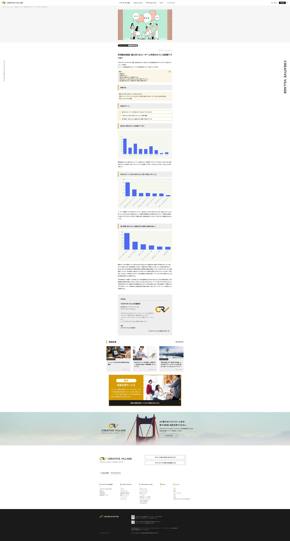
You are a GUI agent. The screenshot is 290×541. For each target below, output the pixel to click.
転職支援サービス (104, 495)
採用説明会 (102, 493)
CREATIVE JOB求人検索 (106, 489)
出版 (174, 497)
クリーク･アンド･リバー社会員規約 (169, 528)
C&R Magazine (143, 503)
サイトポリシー (146, 529)
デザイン (122, 489)
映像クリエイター (143, 493)
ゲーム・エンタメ (177, 493)
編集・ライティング (124, 495)
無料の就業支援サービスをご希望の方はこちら (145, 403)
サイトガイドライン (116, 473)
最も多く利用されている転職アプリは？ (129, 77)
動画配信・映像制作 (125, 493)
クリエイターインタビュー (145, 499)
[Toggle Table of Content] (169, 71)
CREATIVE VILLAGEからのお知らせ (181, 499)
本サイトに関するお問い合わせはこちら (165, 457)
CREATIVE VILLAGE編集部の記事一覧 (159, 331)
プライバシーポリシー (155, 528)
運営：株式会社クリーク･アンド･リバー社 (140, 528)
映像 (174, 491)
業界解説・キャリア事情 (145, 497)
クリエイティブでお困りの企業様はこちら (165, 463)
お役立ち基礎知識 (144, 501)
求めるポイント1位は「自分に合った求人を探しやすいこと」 (134, 79)
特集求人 (102, 491)
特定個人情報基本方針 (136, 529)
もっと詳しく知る (169, 435)
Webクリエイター (144, 489)
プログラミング (123, 491)
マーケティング (123, 497)
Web (174, 489)
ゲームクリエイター (144, 491)
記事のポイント (123, 75)
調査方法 (122, 73)
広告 (174, 495)
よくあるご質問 (105, 473)
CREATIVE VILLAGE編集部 (130, 304)
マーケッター (142, 495)
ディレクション (123, 499)
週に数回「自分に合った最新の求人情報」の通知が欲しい (133, 80)
